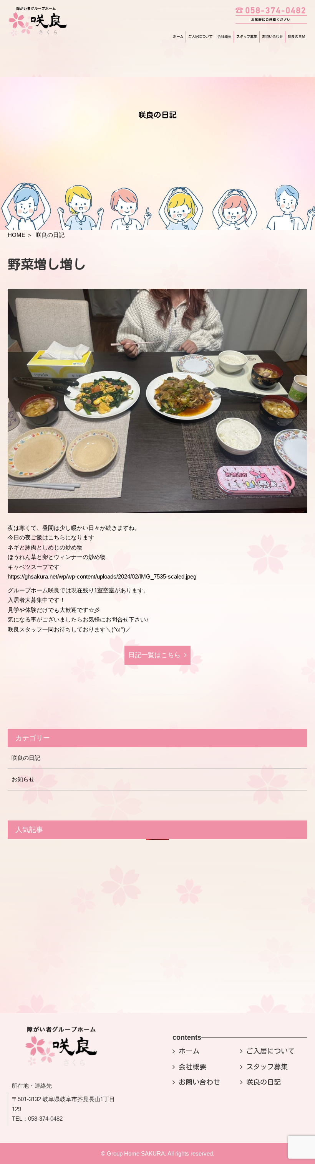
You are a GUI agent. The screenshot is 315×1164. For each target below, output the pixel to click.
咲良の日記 (296, 36)
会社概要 (224, 36)
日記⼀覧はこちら (154, 655)
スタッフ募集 (246, 36)
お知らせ (23, 779)
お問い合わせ (272, 36)
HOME (16, 235)
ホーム (178, 36)
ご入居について (200, 36)
